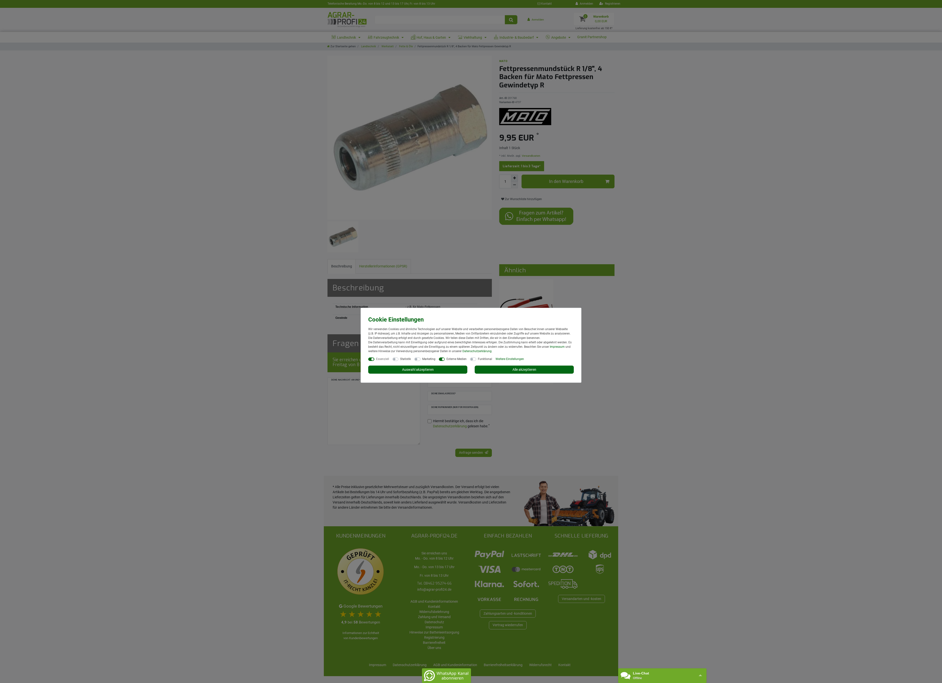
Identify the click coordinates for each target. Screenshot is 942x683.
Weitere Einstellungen (510, 358)
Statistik (405, 358)
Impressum (557, 346)
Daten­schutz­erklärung (477, 351)
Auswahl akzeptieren (418, 369)
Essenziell (382, 358)
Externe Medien (456, 358)
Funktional (485, 358)
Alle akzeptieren (524, 369)
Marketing (428, 358)
